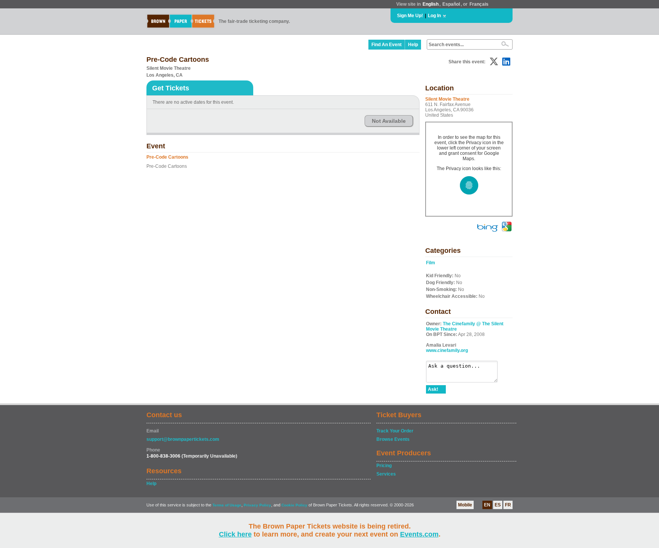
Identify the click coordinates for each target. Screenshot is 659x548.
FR (508, 505)
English (431, 4)
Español (451, 4)
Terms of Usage (226, 505)
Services (386, 474)
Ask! (433, 389)
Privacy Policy (257, 505)
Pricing (384, 465)
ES (498, 505)
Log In (434, 15)
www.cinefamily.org (447, 350)
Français (479, 4)
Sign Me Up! (410, 15)
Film (430, 262)
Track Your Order (394, 431)
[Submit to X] (493, 61)
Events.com (419, 534)
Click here (235, 534)
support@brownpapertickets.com (182, 439)
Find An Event (386, 44)
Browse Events (393, 439)
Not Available (389, 121)
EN (487, 505)
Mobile (465, 505)
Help (413, 44)
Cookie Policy (294, 505)
